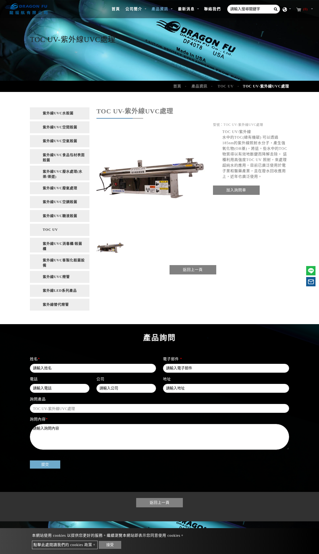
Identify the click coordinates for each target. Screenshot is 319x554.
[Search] (275, 9)
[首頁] (27, 9)
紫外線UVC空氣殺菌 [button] (60, 141)
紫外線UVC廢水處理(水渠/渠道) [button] (62, 174)
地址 (167, 379)
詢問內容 (39, 419)
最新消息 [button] (187, 9)
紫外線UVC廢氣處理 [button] (60, 188)
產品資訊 (199, 86)
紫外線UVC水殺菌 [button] (58, 113)
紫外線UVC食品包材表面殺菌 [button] (64, 157)
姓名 (35, 359)
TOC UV (226, 86)
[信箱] (310, 281)
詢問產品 (38, 399)
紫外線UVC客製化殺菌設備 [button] (64, 262)
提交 (45, 464)
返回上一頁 (193, 270)
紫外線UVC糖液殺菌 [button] (60, 216)
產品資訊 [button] (161, 9)
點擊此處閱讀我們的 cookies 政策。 (64, 545)
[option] (151, 178)
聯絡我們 (212, 9)
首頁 (117, 9)
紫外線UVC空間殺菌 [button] (60, 127)
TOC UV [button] (50, 229)
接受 (110, 545)
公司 (100, 379)
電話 (34, 379)
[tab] (59, 113)
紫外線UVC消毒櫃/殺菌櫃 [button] (62, 246)
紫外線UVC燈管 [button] (56, 277)
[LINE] (310, 270)
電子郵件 (172, 359)
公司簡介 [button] (134, 9)
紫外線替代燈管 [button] (56, 304)
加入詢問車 (236, 190)
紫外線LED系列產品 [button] (60, 290)
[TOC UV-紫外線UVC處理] (151, 178)
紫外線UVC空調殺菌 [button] (60, 202)
